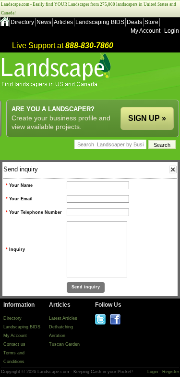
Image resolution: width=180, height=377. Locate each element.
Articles (63, 22)
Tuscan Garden (64, 344)
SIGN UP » (147, 118)
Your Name (21, 185)
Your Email (21, 198)
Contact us (14, 344)
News (43, 22)
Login (171, 30)
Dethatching (61, 327)
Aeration (57, 335)
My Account (145, 30)
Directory (22, 22)
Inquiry (17, 249)
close (173, 169)
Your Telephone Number (35, 212)
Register (170, 371)
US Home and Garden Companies (57, 70)
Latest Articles (63, 318)
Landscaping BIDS (99, 22)
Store (151, 22)
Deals (134, 22)
